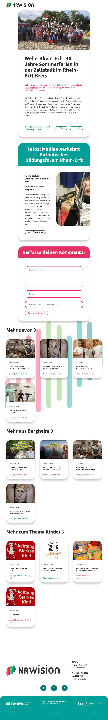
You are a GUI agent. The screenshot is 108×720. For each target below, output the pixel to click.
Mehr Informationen (35, 232)
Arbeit (70, 113)
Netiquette (54, 711)
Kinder (27, 127)
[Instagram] (54, 688)
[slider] (54, 30)
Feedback (76, 128)
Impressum (97, 711)
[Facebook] (43, 688)
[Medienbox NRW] (18, 703)
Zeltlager (29, 129)
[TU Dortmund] (90, 703)
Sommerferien (37, 127)
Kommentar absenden (36, 313)
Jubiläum (61, 107)
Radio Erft (32, 218)
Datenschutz (11, 711)
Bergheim (33, 87)
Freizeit (47, 127)
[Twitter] (64, 688)
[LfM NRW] (54, 703)
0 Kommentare (40, 90)
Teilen (62, 128)
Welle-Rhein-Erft (31, 113)
